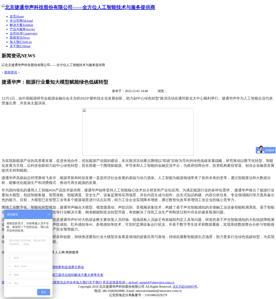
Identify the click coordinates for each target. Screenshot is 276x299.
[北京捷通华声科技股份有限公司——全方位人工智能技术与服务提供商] (78, 7)
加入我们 (21, 42)
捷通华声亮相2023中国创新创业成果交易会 (53, 267)
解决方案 (21, 25)
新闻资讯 (20, 37)
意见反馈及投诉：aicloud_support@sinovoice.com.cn (138, 282)
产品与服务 (22, 29)
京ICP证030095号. (185, 286)
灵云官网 (21, 20)
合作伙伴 (24, 33)
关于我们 (20, 46)
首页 (17, 16)
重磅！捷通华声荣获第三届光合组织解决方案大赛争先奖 (63, 275)
